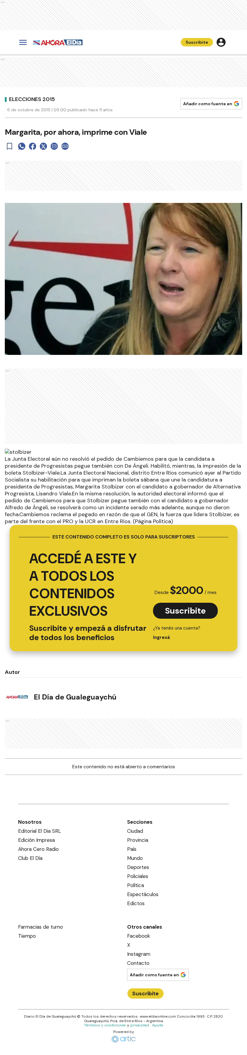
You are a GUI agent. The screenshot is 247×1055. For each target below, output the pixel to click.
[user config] (221, 42)
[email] (54, 146)
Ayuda (157, 1025)
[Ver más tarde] (9, 146)
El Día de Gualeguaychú (75, 697)
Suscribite (197, 42)
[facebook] (32, 146)
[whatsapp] (21, 146)
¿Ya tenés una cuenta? (176, 632)
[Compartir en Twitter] (43, 146)
